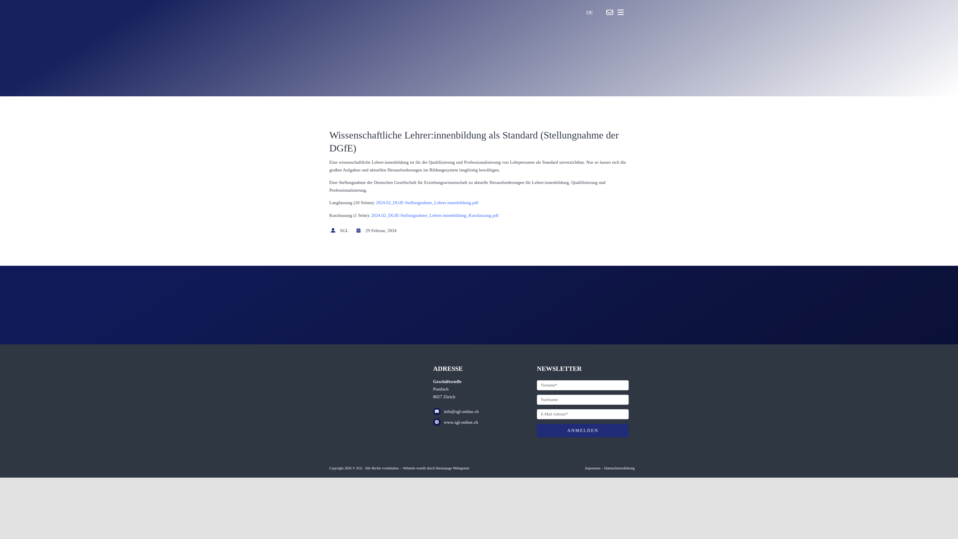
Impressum (592, 468)
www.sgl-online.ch (461, 422)
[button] (596, 12)
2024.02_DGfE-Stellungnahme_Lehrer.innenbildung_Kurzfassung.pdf (434, 215)
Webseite (409, 468)
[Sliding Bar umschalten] (620, 12)
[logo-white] (404, 6)
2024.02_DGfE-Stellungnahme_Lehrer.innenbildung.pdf (427, 202)
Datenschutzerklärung (619, 468)
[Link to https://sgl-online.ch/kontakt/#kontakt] (609, 12)
